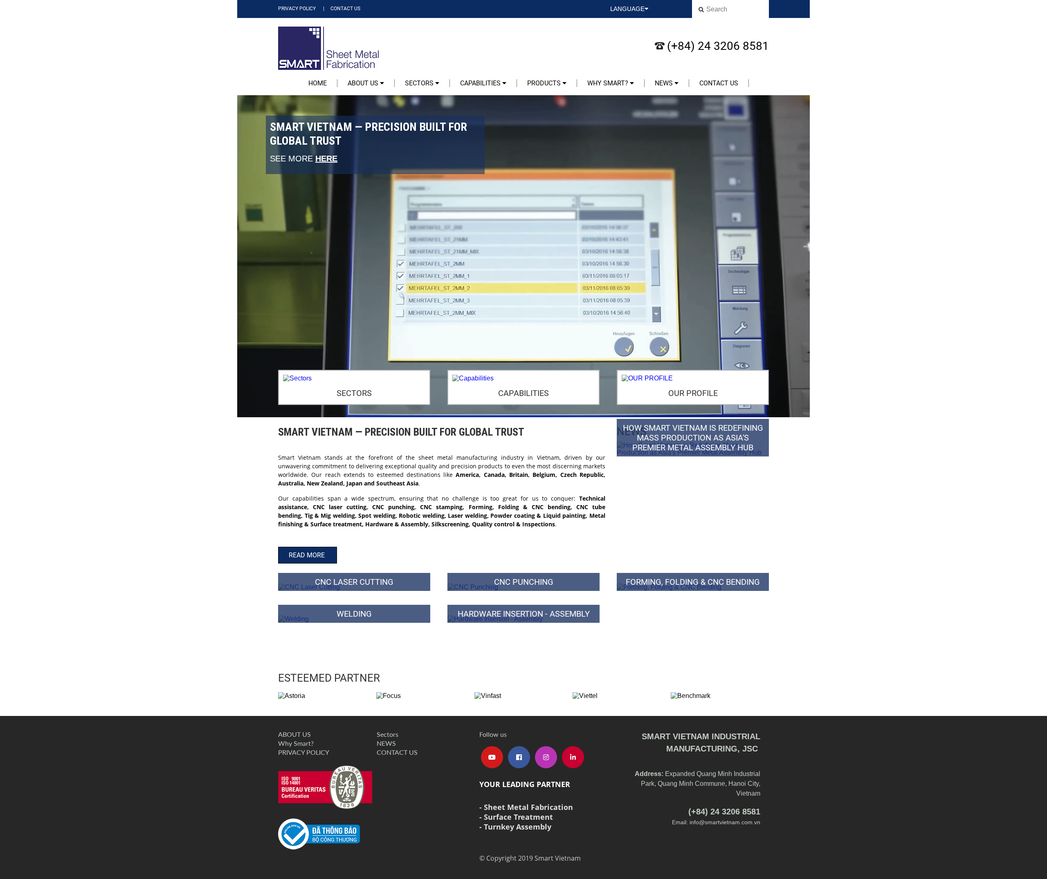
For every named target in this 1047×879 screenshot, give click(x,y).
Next (801, 257)
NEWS (664, 83)
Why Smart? (608, 83)
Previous (245, 257)
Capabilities (481, 83)
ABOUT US (364, 83)
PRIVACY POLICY (297, 8)
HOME (317, 83)
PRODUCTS (544, 83)
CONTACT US (345, 8)
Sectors (420, 83)
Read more (307, 555)
